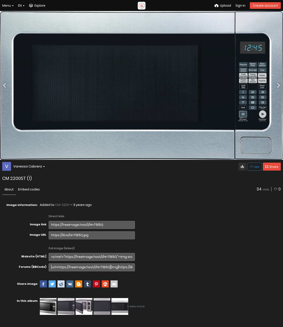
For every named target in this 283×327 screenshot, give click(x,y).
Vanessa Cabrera (27, 166)
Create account (265, 5)
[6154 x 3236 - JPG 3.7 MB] (242, 167)
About (9, 189)
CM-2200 (62, 205)
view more (137, 306)
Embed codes (29, 189)
